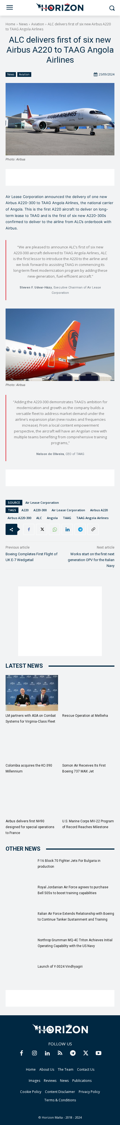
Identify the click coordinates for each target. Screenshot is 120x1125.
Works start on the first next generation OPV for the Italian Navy (91, 560)
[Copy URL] (93, 529)
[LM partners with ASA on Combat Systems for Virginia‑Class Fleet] (32, 693)
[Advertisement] (60, 177)
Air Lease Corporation (42, 502)
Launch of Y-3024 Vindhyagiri (60, 967)
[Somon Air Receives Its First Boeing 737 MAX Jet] (88, 743)
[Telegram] (80, 529)
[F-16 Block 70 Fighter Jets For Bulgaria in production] (19, 867)
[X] (41, 529)
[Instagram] (34, 1053)
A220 (24, 510)
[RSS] (60, 1053)
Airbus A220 (99, 510)
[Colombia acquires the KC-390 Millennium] (32, 743)
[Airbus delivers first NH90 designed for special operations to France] (32, 798)
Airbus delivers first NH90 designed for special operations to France (30, 827)
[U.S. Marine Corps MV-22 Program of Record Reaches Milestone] (88, 798)
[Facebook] (28, 529)
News (23, 24)
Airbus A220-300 (19, 518)
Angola (52, 518)
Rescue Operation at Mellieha (85, 716)
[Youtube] (98, 1053)
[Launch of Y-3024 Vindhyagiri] (19, 973)
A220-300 (40, 510)
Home (10, 24)
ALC (39, 518)
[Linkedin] (67, 529)
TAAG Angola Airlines (92, 518)
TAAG (67, 518)
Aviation (37, 24)
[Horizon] (60, 7)
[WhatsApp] (54, 529)
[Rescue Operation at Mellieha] (88, 693)
